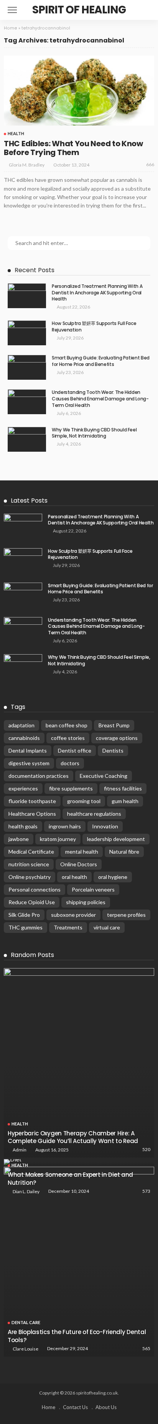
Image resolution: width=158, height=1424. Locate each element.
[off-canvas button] (12, 10)
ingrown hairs (65, 826)
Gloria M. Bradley (26, 165)
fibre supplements (71, 788)
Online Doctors (78, 864)
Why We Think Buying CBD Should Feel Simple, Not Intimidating (94, 432)
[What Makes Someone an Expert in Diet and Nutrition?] (79, 1162)
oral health (74, 877)
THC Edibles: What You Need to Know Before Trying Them (73, 148)
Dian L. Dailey (26, 1191)
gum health (125, 801)
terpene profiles (126, 914)
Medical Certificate (31, 851)
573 (146, 1191)
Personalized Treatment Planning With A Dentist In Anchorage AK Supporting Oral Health (97, 292)
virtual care (107, 927)
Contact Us (75, 1407)
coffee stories (68, 738)
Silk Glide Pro (24, 914)
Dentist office (74, 750)
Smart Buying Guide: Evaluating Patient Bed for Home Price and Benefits (101, 360)
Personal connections (34, 889)
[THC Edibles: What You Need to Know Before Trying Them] (79, 91)
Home (10, 28)
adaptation (21, 725)
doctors (70, 763)
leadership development (116, 839)
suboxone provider (73, 914)
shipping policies (85, 902)
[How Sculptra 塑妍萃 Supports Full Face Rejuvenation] (27, 332)
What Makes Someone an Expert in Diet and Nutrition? (70, 1178)
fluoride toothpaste (32, 801)
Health (16, 133)
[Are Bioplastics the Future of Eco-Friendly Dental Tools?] (79, 1261)
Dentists (112, 750)
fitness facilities (123, 788)
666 (150, 164)
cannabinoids (24, 738)
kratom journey (58, 839)
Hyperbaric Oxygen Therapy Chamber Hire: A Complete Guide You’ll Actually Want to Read (73, 1137)
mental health (81, 851)
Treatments (68, 927)
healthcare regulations (94, 813)
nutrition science (28, 864)
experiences (23, 788)
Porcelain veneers (93, 889)
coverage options (117, 738)
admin (19, 1150)
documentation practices (38, 775)
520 (146, 1149)
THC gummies (25, 927)
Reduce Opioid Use (31, 902)
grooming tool (83, 801)
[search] (144, 10)
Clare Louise (25, 1349)
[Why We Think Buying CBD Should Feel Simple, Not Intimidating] (27, 439)
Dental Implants (27, 750)
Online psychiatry (29, 877)
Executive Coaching (103, 775)
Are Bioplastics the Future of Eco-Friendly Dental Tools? (77, 1336)
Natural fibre (124, 851)
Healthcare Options (32, 813)
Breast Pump (114, 725)
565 (146, 1348)
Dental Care (26, 1322)
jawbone (18, 839)
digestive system (28, 763)
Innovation (105, 826)
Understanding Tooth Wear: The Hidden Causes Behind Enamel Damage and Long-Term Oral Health (100, 398)
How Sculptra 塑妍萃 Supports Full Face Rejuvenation (94, 326)
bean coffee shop (66, 725)
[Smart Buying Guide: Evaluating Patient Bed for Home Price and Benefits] (27, 367)
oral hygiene (112, 877)
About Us (106, 1407)
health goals (23, 826)
